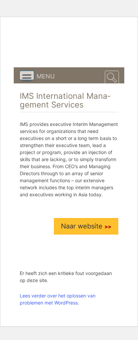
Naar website (83, 226)
